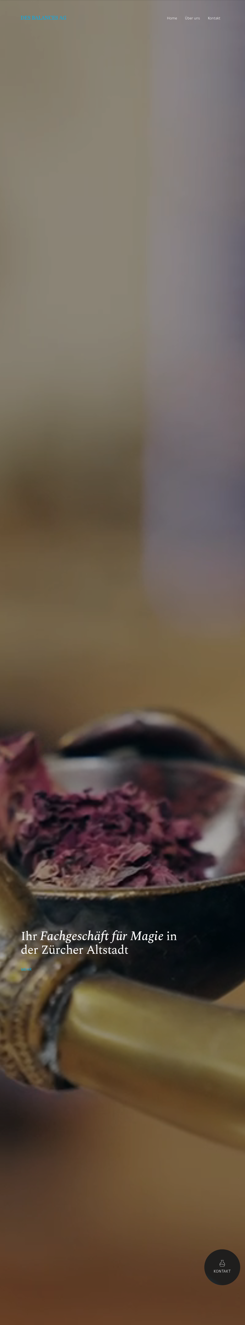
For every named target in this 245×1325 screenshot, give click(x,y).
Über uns (192, 19)
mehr (26, 970)
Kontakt (214, 19)
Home (172, 19)
